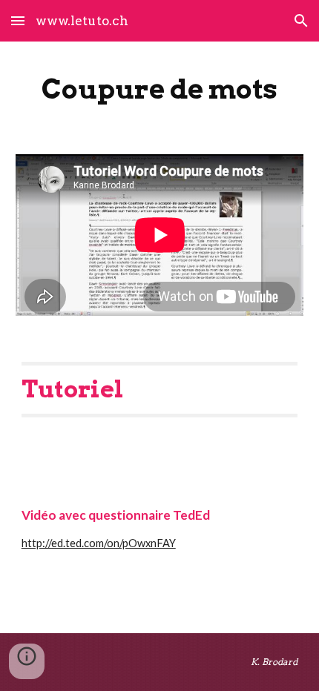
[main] (160, 89)
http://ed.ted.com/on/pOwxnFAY (99, 543)
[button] (18, 20)
